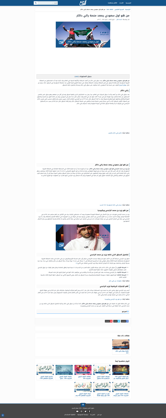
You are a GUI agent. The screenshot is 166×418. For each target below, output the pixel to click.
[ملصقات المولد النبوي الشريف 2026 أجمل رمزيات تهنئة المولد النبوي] (120, 387)
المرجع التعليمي (119, 9)
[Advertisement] (83, 61)
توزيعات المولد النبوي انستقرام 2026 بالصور (103, 377)
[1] (76, 263)
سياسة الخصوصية (82, 414)
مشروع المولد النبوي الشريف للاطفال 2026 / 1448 (46, 378)
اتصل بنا (92, 414)
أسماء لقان (119, 19)
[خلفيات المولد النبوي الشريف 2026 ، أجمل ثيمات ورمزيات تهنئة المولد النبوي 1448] (64, 370)
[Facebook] (89, 411)
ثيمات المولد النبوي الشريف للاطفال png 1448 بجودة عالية (83, 395)
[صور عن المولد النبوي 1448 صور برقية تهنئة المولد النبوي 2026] (101, 387)
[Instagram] (81, 411)
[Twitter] (85, 411)
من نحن (99, 414)
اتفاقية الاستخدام (69, 414)
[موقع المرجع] (83, 3)
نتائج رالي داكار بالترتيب (115, 133)
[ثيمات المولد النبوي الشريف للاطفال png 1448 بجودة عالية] (83, 387)
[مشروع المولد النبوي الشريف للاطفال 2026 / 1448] (45, 370)
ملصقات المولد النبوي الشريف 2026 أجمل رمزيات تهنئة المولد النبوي (120, 395)
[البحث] (36, 3)
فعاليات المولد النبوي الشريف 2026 (84, 377)
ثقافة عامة (110, 9)
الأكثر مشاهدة (112, 3)
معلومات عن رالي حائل (115, 281)
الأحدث (121, 3)
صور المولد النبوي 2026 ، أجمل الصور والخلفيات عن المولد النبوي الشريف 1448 (121, 379)
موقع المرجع (122, 85)
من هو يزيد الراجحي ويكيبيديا (113, 299)
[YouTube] (77, 411)
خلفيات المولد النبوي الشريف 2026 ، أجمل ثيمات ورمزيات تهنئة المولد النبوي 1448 (65, 379)
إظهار (76, 76)
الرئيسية (128, 3)
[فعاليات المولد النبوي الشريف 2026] (83, 370)
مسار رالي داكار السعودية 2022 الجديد (111, 205)
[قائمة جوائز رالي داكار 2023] (120, 344)
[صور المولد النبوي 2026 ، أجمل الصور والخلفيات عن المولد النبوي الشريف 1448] (120, 370)
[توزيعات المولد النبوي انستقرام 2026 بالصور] (101, 370)
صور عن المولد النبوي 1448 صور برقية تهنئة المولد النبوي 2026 (103, 395)
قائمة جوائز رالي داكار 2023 (122, 352)
